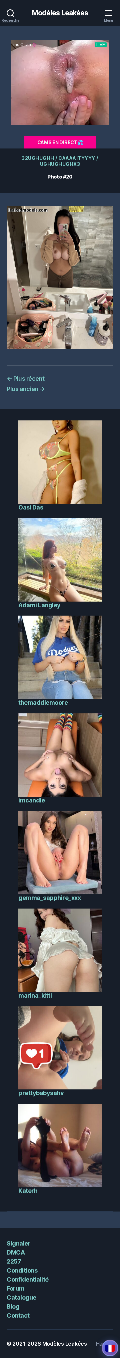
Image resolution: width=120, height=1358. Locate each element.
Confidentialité (28, 1279)
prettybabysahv (41, 1092)
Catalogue (21, 1297)
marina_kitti (35, 995)
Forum (16, 1288)
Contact (18, 1315)
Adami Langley (39, 605)
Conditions (22, 1270)
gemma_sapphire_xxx (49, 897)
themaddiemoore (43, 702)
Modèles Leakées (60, 12)
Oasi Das (30, 507)
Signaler (18, 1243)
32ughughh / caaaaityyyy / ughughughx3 (60, 161)
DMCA (16, 1252)
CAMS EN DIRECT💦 (60, 142)
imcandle (31, 800)
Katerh (27, 1190)
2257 (14, 1261)
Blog (13, 1306)
